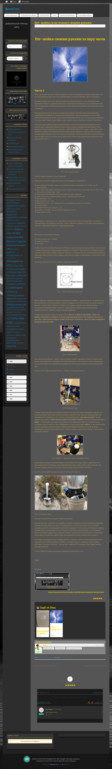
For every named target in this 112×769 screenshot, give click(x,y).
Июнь (11, 369)
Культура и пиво (16, 275)
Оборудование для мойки (46, 657)
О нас (54, 15)
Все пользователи (46, 746)
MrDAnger (49, 709)
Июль (11, 366)
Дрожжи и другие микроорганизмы (16, 245)
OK (23, 46)
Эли (11, 346)
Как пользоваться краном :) (16, 146)
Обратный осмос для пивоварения (46, 665)
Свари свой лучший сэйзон (16, 189)
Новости (22, 301)
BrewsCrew (12, 9)
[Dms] (38, 647)
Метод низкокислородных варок (15, 295)
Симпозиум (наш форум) (28, 15)
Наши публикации (11, 15)
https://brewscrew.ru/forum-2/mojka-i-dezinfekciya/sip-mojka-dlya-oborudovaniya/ (76, 592)
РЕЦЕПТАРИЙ (44, 15)
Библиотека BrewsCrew (67, 15)
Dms (40, 26)
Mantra (60, 764)
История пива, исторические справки (16, 268)
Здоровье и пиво (11, 258)
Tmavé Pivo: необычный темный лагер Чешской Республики (15, 171)
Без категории (15, 209)
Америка (13, 205)
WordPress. (66, 764)
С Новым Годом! (13, 143)
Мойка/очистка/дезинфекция (60, 26)
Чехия (20, 343)
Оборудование (73, 26)
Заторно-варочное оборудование (14, 252)
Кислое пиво (18, 272)
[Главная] (6, 1)
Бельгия (12, 211)
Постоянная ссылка (65, 657)
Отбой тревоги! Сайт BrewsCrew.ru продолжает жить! (16, 131)
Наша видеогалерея (85, 15)
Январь (12, 373)
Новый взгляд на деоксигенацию (95, 665)
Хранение (11, 343)
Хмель (21, 335)
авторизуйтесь (98, 692)
